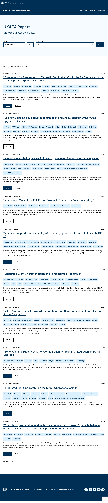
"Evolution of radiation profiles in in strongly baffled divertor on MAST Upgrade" (51, 158)
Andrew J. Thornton (92, 164)
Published (18, 106)
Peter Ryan (80, 164)
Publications (83, 11)
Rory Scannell (82, 242)
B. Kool (84, 394)
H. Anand (17, 86)
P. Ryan (6, 324)
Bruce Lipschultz (35, 164)
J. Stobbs (33, 324)
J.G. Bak (53, 280)
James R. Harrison (10, 169)
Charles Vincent (60, 242)
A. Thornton (65, 91)
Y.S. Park (28, 280)
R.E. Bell (60, 280)
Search (5, 41)
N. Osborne (77, 434)
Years (28, 41)
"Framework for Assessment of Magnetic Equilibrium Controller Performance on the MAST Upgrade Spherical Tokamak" (53, 78)
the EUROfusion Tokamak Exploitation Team (72, 169)
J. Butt (35, 280)
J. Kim (13, 284)
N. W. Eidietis (21, 91)
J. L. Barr (78, 86)
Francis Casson (20, 246)
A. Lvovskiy (7, 86)
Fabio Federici (9, 164)
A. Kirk (19, 284)
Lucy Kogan (71, 242)
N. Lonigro (56, 434)
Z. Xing (70, 86)
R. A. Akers (65, 206)
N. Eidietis (92, 127)
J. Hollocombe (92, 280)
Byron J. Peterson (24, 169)
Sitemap (72, 490)
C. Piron (94, 320)
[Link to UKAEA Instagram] (103, 489)
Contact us (101, 11)
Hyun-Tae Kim (8, 242)
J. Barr (57, 127)
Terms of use (52, 490)
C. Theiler (7, 439)
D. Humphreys (82, 127)
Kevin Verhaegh (59, 164)
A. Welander (33, 127)
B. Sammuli (93, 86)
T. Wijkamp (93, 434)
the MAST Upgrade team (12, 173)
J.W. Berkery (19, 280)
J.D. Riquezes (44, 280)
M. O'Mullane (66, 434)
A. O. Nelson (55, 91)
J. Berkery (16, 320)
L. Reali (16, 206)
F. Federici (38, 434)
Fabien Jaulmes (20, 242)
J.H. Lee (56, 284)
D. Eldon (24, 127)
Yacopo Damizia (50, 169)
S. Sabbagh (15, 324)
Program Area (40, 41)
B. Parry (15, 398)
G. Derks (69, 394)
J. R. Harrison (8, 361)
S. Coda (37, 320)
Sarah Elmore (8, 246)
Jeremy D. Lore (37, 169)
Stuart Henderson (33, 246)
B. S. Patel (43, 361)
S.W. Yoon (74, 284)
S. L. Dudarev (75, 206)
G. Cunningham (46, 131)
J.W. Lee (6, 284)
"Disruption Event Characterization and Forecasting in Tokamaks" (42, 274)
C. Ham (83, 280)
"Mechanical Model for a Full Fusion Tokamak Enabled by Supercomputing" (48, 200)
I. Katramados (44, 206)
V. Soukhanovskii (33, 91)
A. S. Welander (27, 86)
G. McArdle (55, 86)
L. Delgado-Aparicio (72, 280)
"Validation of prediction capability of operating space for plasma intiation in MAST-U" (53, 234)
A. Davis (24, 206)
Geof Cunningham (47, 242)
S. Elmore (45, 320)
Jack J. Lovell (47, 164)
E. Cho (85, 86)
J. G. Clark (28, 361)
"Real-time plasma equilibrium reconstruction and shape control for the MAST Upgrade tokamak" (49, 119)
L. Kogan (39, 284)
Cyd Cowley (71, 164)
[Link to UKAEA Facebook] (90, 489)
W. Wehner (15, 127)
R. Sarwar (7, 398)
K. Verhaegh (54, 324)
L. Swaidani (35, 394)
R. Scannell (24, 324)
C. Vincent (46, 86)
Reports (92, 11)
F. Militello (77, 320)
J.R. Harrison (29, 434)
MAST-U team (98, 246)
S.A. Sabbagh (8, 280)
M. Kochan (37, 86)
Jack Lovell (92, 242)
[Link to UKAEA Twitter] (86, 489)
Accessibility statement (63, 490)
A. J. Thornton (55, 206)
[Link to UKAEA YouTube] (99, 489)
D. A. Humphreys (9, 91)
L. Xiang (62, 324)
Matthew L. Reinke (22, 164)
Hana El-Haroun (33, 242)
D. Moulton (86, 320)
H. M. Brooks (33, 206)
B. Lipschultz (60, 320)
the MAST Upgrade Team (75, 398)
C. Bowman (19, 361)
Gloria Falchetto (85, 246)
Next (13, 461)
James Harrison (60, 246)
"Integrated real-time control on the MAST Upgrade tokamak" (40, 388)
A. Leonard (45, 91)
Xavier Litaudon (73, 246)
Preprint (8, 106)
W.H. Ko (31, 284)
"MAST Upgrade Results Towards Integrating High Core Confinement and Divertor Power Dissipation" (52, 312)
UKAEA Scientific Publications (16, 10)
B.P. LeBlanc (48, 284)
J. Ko (25, 284)
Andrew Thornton (47, 246)
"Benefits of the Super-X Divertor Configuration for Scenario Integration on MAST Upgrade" (51, 353)
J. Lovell (63, 86)
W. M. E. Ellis (8, 206)
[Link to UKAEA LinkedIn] (94, 489)
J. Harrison (74, 91)
